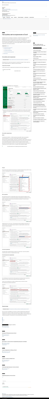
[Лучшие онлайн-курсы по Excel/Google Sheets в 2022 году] (40, 39)
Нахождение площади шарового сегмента (39, 119)
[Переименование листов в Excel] (16, 371)
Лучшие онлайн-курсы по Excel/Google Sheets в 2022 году (39, 45)
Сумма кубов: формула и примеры (38, 113)
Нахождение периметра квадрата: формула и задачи (40, 109)
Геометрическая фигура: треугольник (39, 69)
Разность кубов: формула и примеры (39, 101)
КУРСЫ (12, 17)
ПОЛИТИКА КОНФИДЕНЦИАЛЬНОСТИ (7, 396)
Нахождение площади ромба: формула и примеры (39, 62)
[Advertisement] (24, 24)
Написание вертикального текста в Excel (10, 367)
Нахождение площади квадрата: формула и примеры (40, 80)
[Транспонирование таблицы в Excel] (16, 346)
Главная (4, 17)
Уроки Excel (8, 17)
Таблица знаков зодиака (37, 50)
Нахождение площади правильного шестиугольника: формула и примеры (39, 105)
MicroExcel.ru (3, 31)
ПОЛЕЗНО (15, 17)
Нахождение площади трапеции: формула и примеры (39, 52)
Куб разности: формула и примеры (38, 117)
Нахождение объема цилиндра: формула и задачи (40, 65)
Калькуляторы (31, 17)
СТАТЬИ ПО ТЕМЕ (5, 324)
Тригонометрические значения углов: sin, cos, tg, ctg (39, 107)
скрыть (8, 45)
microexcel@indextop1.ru (10, 397)
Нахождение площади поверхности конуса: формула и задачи (40, 97)
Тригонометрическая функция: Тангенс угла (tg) (40, 60)
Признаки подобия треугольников (38, 86)
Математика (26, 17)
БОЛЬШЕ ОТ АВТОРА (12, 324)
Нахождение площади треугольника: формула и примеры (39, 94)
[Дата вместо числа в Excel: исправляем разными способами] (16, 337)
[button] (46, 16)
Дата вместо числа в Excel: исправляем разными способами (14, 341)
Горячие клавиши (20, 17)
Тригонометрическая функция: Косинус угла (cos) (39, 74)
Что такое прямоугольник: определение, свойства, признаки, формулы (39, 99)
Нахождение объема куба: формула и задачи (39, 116)
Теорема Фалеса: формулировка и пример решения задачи (39, 112)
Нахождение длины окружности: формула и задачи (39, 54)
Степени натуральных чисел (37, 102)
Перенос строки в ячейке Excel (8, 358)
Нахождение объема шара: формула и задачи (39, 71)
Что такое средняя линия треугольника (39, 92)
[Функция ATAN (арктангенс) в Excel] (16, 329)
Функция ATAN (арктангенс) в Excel (9, 333)
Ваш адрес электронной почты (6, 13)
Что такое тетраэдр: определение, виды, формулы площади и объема (39, 82)
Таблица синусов (36, 58)
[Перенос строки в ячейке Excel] (16, 354)
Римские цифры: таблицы (37, 56)
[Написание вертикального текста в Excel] (16, 362)
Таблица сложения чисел (37, 78)
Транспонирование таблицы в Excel (9, 350)
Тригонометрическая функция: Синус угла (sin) (39, 67)
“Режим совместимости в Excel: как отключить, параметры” (18, 59)
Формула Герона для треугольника (38, 90)
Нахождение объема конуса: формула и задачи (39, 76)
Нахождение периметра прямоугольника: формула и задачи (39, 89)
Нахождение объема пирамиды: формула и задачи (40, 85)
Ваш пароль (3, 7)
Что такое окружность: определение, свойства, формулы (39, 121)
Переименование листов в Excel (8, 375)
